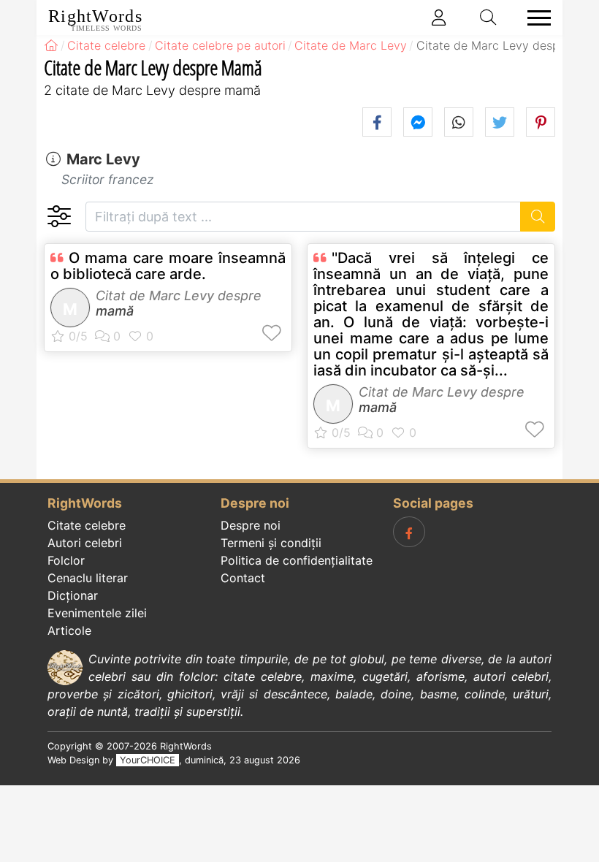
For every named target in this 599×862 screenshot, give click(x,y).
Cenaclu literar (87, 578)
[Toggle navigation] (535, 17)
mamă (115, 311)
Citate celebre (86, 525)
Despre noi (251, 525)
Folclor (66, 560)
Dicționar (72, 595)
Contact (243, 578)
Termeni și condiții (271, 542)
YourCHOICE (147, 760)
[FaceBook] (409, 531)
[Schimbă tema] (59, 217)
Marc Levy (103, 159)
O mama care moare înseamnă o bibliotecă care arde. (168, 266)
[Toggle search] (489, 17)
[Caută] (538, 217)
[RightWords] (51, 45)
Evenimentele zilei (97, 613)
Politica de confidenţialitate (297, 560)
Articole (69, 630)
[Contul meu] (439, 17)
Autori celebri (84, 542)
